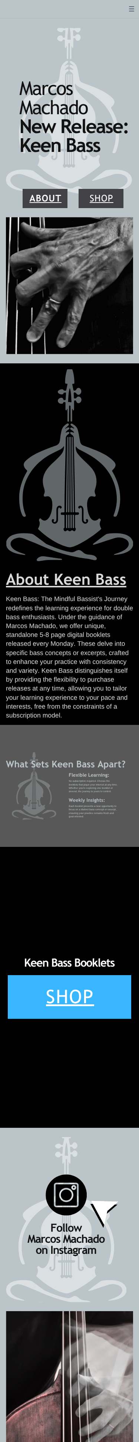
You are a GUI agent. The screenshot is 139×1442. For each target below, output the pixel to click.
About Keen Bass (66, 579)
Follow (66, 1227)
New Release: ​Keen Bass (74, 135)
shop (101, 198)
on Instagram (66, 1249)
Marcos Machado (66, 1238)
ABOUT (45, 198)
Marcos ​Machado (53, 97)
